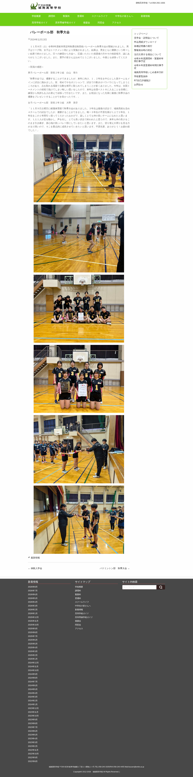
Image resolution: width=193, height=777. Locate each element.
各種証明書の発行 (143, 46)
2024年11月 (33, 666)
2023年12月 (33, 708)
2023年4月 (33, 738)
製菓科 (66, 16)
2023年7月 (33, 727)
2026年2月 (33, 609)
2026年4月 (33, 602)
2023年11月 (33, 712)
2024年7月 (33, 681)
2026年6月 (33, 594)
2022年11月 (33, 750)
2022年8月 (33, 761)
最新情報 (35, 557)
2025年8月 (33, 632)
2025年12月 (33, 617)
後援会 (86, 22)
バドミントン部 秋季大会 (115, 568)
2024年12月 (33, 663)
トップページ (141, 34)
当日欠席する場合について (147, 54)
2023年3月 (33, 742)
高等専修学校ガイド (65, 22)
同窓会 (101, 22)
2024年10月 (33, 670)
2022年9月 (33, 757)
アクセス (116, 22)
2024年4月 (33, 693)
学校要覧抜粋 (141, 76)
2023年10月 (33, 716)
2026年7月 (33, 590)
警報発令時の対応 (143, 50)
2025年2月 (33, 655)
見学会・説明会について (146, 38)
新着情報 (145, 16)
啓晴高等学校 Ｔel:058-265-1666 (150, 3)
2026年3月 (33, 606)
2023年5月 (33, 735)
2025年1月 (33, 659)
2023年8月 (33, 723)
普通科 (80, 16)
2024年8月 (33, 678)
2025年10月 (33, 625)
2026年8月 (33, 587)
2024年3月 (33, 697)
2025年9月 (33, 628)
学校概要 (36, 16)
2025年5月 (33, 644)
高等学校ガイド (40, 22)
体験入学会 (35, 568)
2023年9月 (33, 719)
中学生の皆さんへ (124, 16)
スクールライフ (100, 16)
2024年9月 (33, 674)
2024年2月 (33, 700)
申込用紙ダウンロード (145, 42)
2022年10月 (33, 754)
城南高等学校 (98, 772)
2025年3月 (33, 651)
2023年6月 (33, 731)
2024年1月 (33, 704)
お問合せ (138, 84)
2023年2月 (33, 746)
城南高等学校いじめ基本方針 (148, 72)
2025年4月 (33, 647)
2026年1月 (33, 613)
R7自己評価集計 (142, 80)
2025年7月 (33, 636)
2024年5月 (33, 689)
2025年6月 (33, 640)
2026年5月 (33, 598)
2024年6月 (33, 685)
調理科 (51, 16)
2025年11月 (33, 621)
